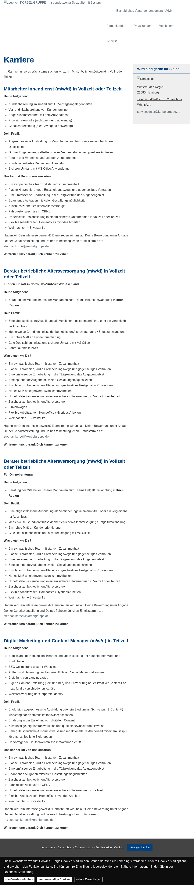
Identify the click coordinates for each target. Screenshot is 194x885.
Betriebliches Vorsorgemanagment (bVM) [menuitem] (144, 10)
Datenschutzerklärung (18, 871)
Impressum (48, 847)
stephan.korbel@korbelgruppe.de (26, 246)
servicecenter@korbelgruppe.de (158, 111)
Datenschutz (64, 847)
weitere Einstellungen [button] (88, 879)
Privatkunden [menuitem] (143, 25)
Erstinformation (84, 847)
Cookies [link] (119, 847)
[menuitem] (109, 10)
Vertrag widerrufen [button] (139, 847)
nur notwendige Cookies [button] (54, 879)
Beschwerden (103, 847)
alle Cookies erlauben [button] (19, 879)
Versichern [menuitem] (166, 25)
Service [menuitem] (112, 40)
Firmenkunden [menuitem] (116, 25)
